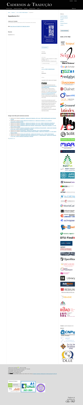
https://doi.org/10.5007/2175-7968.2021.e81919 (20, 26)
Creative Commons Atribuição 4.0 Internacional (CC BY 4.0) (45, 373)
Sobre (38, 8)
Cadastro (71, 0)
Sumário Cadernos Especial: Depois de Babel (29, 131)
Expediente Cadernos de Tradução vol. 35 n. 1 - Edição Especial (33, 135)
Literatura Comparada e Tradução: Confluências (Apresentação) (33, 127)
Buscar (74, 8)
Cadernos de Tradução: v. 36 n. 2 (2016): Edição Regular (38, 130)
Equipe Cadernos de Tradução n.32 (27, 120)
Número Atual (9, 8)
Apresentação (23, 130)
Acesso (75, 0)
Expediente (45, 47)
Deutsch (62, 21)
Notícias (25, 8)
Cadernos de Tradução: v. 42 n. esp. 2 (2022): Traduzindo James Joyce (40, 124)
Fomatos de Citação (46, 63)
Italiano (61, 25)
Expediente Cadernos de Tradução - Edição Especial (31, 125)
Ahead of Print (32, 8)
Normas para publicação (25, 134)
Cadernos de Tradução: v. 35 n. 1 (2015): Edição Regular (42, 134)
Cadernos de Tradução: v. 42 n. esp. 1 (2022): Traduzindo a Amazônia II (40, 123)
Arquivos (13, 12)
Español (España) (63, 16)
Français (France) (63, 23)
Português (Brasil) (64, 17)
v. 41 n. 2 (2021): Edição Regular (22, 12)
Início (9, 12)
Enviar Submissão (64, 30)
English (61, 19)
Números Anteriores (18, 8)
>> (14, 138)
